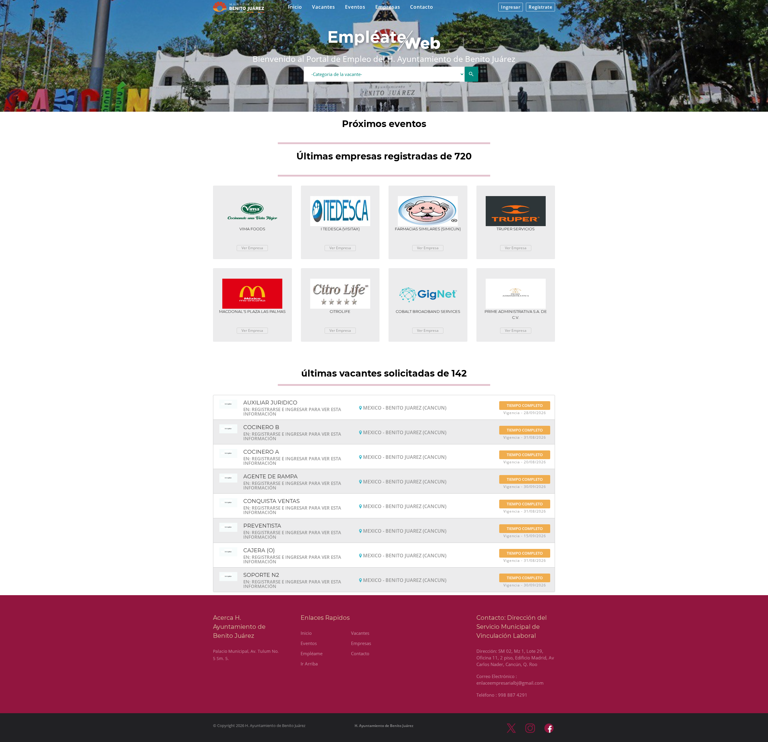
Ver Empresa (252, 247)
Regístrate (540, 7)
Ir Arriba (309, 664)
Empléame (311, 653)
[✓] (471, 74)
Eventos (355, 7)
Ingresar (510, 7)
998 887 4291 (512, 695)
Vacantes (323, 7)
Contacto (421, 7)
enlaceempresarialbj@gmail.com (510, 683)
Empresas (387, 7)
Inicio (295, 7)
